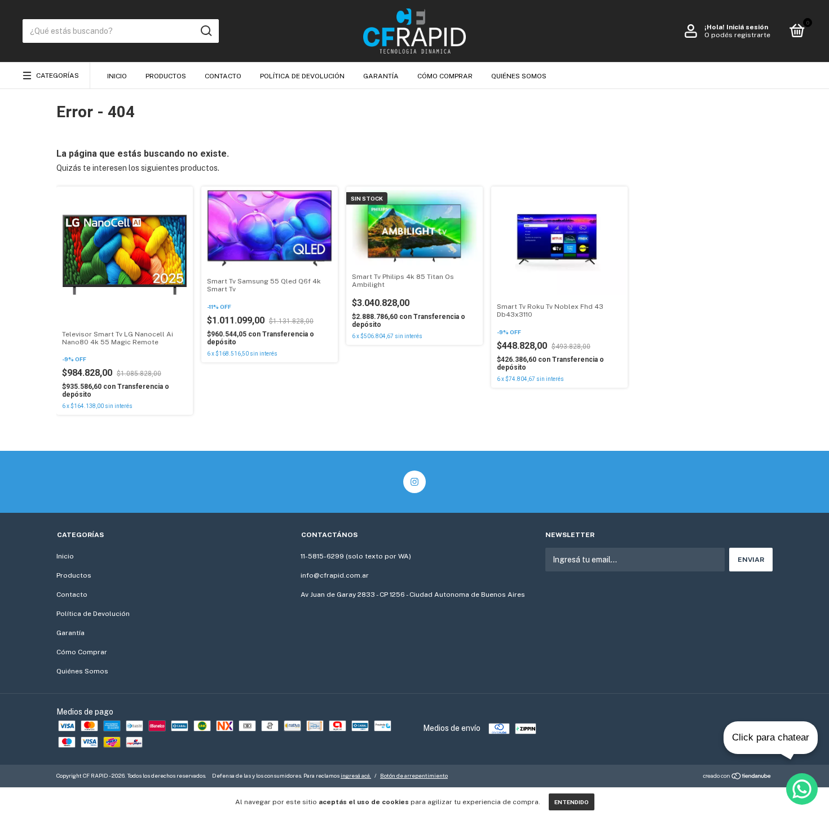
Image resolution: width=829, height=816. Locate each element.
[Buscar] (205, 31)
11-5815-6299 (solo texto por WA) (356, 556)
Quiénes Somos (518, 76)
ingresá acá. (356, 775)
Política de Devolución (302, 76)
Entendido (571, 802)
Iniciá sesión (747, 27)
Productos (165, 76)
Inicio (117, 76)
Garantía (381, 76)
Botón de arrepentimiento (414, 775)
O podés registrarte (737, 35)
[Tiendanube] (737, 777)
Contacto (223, 76)
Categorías (57, 75)
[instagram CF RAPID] (414, 482)
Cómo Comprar (445, 76)
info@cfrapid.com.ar (335, 575)
